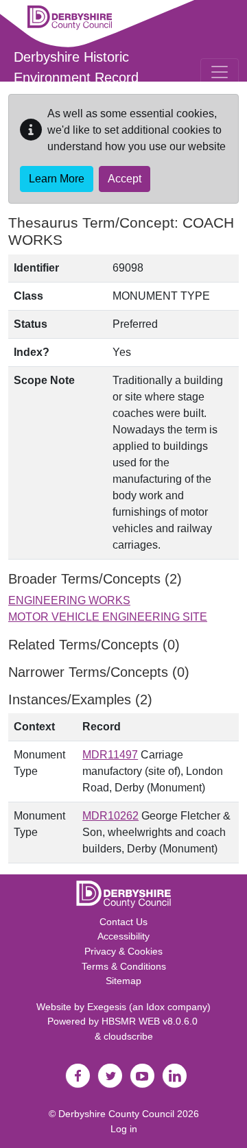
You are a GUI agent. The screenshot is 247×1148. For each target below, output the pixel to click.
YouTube (142, 1076)
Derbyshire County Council (116, 1113)
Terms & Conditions (124, 966)
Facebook (77, 1076)
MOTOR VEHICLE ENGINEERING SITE (107, 617)
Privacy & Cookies (123, 951)
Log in (123, 1128)
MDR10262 (110, 816)
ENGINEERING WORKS (69, 600)
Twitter (109, 1076)
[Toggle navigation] (219, 72)
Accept (124, 178)
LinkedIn (174, 1076)
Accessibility (123, 936)
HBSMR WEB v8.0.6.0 (151, 1021)
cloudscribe (128, 1036)
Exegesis (106, 1006)
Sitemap (123, 980)
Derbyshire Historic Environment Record (76, 67)
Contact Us (123, 921)
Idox (155, 1006)
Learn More (56, 178)
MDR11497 (110, 755)
